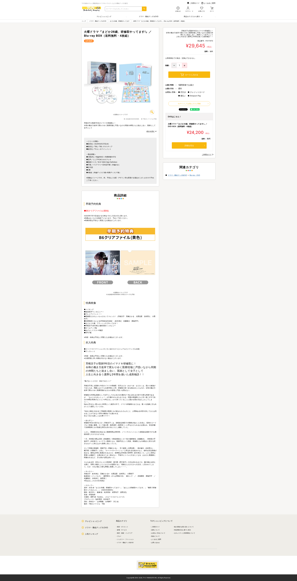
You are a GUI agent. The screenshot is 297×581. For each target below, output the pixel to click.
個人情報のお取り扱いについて (184, 527)
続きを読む (151, 131)
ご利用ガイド (195, 3)
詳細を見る (189, 145)
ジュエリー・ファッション (125, 539)
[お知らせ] (178, 8)
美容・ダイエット (122, 527)
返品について (155, 536)
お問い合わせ (155, 542)
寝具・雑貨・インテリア (124, 533)
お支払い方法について (158, 533)
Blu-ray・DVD (195, 175)
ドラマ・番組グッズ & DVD (96, 527)
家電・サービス (122, 530)
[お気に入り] (201, 8)
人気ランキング (91, 534)
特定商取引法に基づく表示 (182, 530)
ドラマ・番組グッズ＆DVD (148, 16)
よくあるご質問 (209, 3)
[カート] (211, 8)
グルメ (119, 536)
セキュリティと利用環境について (184, 533)
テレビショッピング (104, 16)
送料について (155, 530)
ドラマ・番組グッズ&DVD (177, 175)
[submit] (144, 9)
